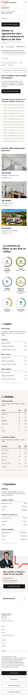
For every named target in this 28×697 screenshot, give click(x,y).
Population (10, 65)
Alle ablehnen (14, 679)
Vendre (3, 632)
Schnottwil (4, 456)
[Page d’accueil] (2, 46)
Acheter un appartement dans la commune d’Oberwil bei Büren (14, 124)
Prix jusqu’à (4, 18)
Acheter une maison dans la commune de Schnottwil (14, 138)
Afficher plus (4, 58)
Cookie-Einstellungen (14, 685)
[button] (26, 2)
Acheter (3, 629)
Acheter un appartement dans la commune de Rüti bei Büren (14, 130)
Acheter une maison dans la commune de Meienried (14, 116)
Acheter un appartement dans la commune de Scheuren (14, 135)
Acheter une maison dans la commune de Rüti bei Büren (14, 127)
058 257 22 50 (5, 618)
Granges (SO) (4, 423)
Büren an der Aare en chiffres (9, 62)
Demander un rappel (14, 586)
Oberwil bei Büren (6, 463)
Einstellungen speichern (14, 692)
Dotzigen (3, 460)
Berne (2, 417)
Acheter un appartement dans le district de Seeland (14, 107)
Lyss (2, 427)
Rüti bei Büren (5, 450)
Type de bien (3, 5)
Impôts (21, 62)
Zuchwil (3, 430)
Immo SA (3, 643)
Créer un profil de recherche (11, 91)
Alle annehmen (14, 673)
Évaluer (3, 626)
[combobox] (12, 13)
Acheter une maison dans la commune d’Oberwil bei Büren (14, 121)
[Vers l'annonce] (14, 162)
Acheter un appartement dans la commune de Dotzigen (14, 113)
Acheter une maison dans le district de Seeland (14, 104)
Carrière (3, 645)
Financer (3, 640)
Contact (3, 650)
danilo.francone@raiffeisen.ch (10, 581)
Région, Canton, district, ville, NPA (8, 11)
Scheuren (3, 466)
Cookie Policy (8, 665)
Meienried (4, 453)
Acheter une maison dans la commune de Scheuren (14, 132)
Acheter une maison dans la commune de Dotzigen (14, 110)
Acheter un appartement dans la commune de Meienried (14, 118)
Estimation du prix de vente (7, 635)
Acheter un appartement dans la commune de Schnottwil (14, 141)
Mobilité (3, 65)
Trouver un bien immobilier (10, 24)
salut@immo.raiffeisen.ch (7, 620)
